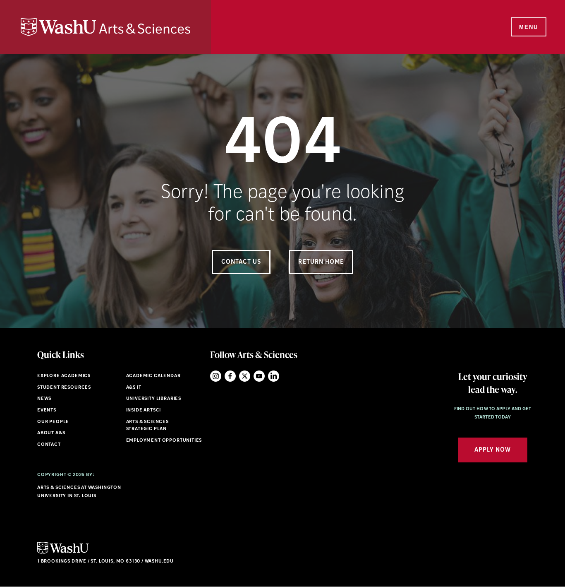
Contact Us (241, 262)
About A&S (51, 433)
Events (46, 410)
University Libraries (154, 399)
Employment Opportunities (164, 440)
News (44, 399)
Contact (49, 445)
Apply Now (492, 450)
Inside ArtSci (143, 410)
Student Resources (64, 387)
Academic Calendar (153, 376)
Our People (53, 422)
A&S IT (133, 387)
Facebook (230, 376)
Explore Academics (64, 376)
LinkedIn (273, 376)
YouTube (259, 376)
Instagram (215, 376)
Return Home (321, 262)
